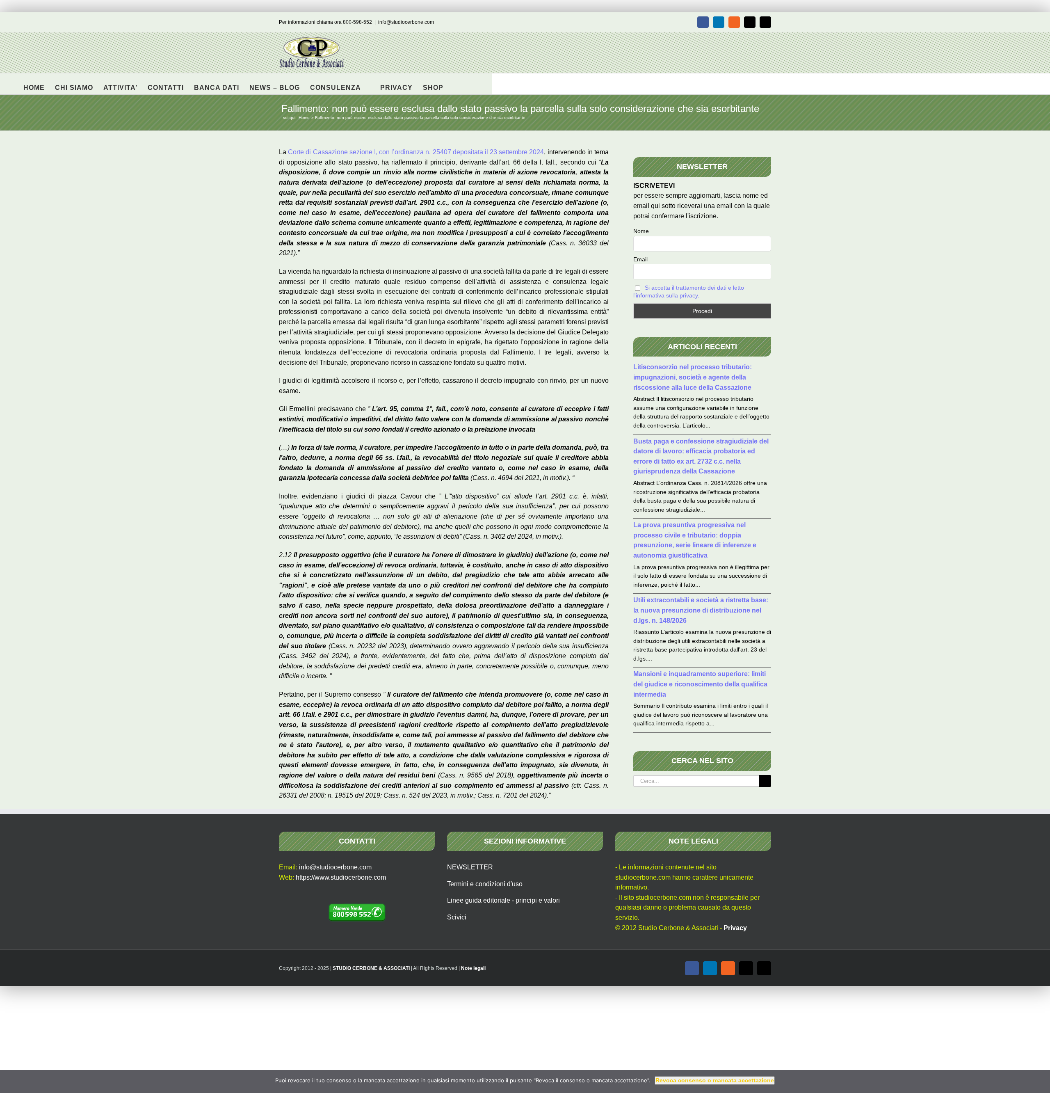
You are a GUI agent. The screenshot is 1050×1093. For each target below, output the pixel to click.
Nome (641, 231)
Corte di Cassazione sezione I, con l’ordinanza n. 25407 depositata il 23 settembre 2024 (416, 152)
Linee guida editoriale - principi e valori (503, 900)
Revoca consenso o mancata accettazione (714, 1080)
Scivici (456, 917)
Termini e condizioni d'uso (485, 883)
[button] (456, 83)
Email (640, 259)
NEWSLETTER (470, 867)
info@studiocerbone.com (406, 22)
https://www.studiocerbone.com (341, 877)
